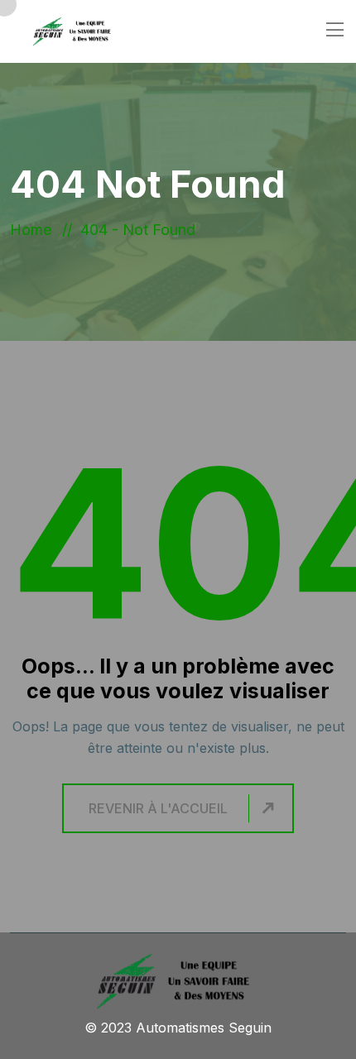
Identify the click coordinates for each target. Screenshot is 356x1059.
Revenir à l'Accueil (158, 808)
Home (35, 229)
